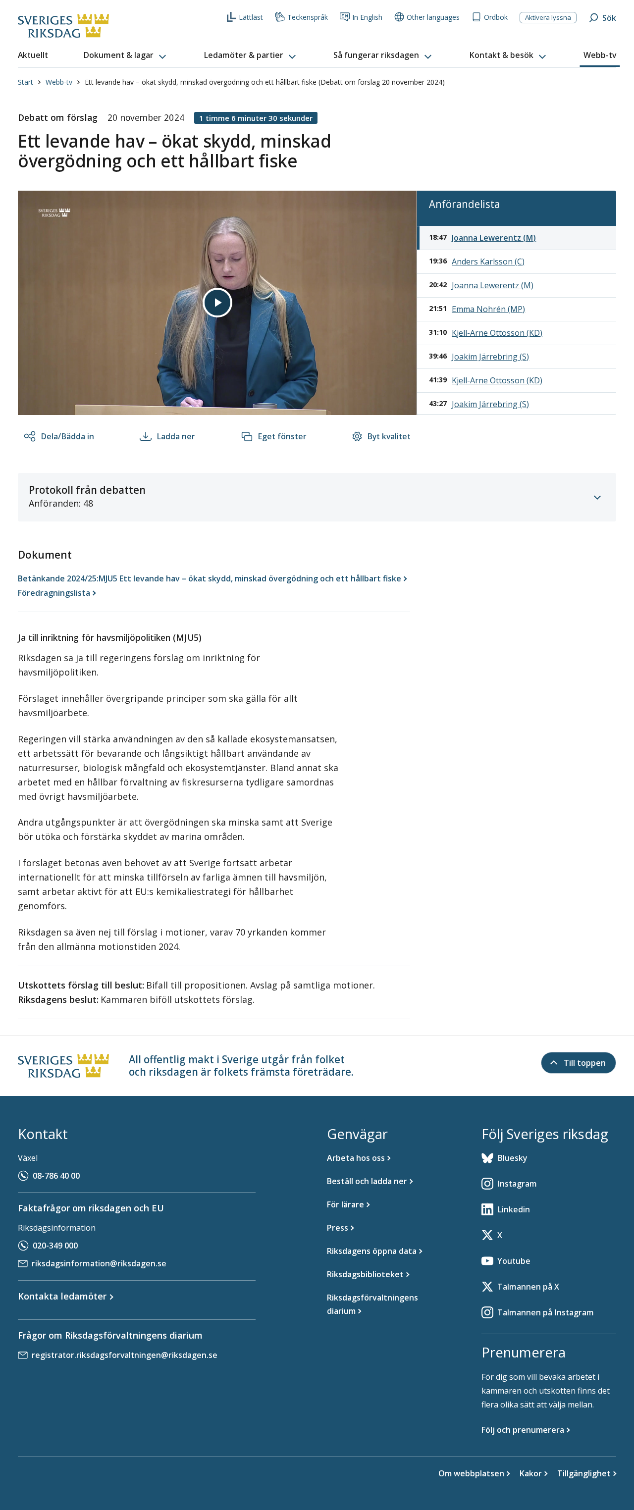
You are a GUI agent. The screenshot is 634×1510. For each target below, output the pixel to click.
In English (367, 17)
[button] (125, 55)
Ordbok (496, 17)
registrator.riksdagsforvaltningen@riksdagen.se (124, 1355)
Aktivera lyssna (548, 17)
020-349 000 (55, 1245)
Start (25, 82)
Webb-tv (59, 82)
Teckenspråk (307, 17)
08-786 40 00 (56, 1175)
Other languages (433, 17)
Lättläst (251, 17)
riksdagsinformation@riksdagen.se (99, 1263)
